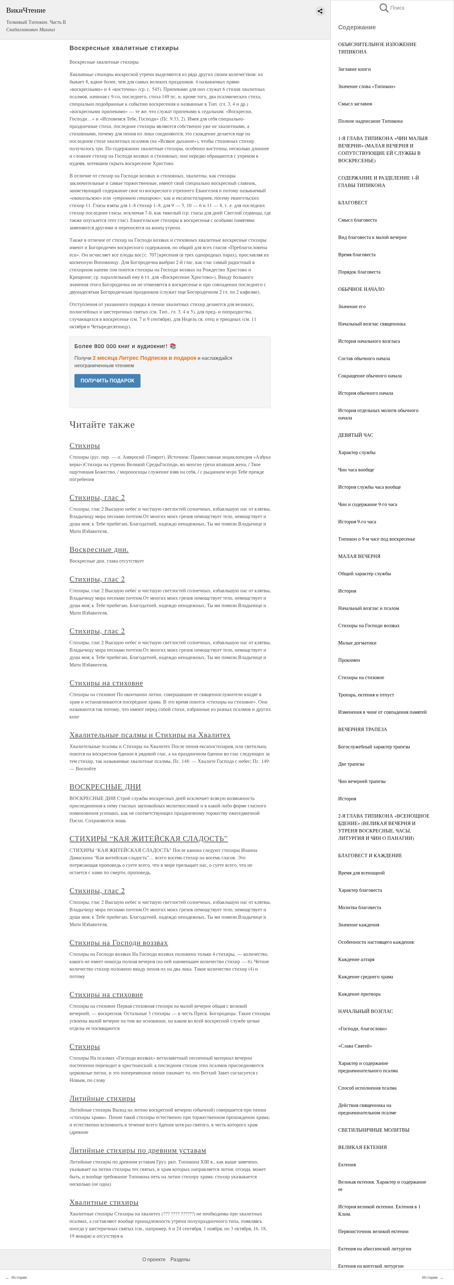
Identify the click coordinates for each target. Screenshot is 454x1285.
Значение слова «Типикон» (367, 86)
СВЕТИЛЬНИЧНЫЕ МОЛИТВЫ (374, 1129)
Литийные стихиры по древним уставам (137, 1150)
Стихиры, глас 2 (97, 497)
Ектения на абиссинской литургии (374, 1248)
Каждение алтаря (356, 959)
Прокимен (349, 660)
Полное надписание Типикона (370, 120)
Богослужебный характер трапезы (374, 746)
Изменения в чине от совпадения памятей (382, 711)
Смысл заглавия (355, 103)
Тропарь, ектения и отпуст (366, 694)
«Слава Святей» (355, 1045)
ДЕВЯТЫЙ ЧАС (355, 435)
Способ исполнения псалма (367, 1087)
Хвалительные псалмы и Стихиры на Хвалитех (149, 734)
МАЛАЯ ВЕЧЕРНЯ (359, 556)
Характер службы (357, 452)
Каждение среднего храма (365, 976)
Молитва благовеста (359, 907)
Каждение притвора (359, 993)
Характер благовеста (360, 890)
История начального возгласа (369, 341)
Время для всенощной (361, 872)
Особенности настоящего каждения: (376, 941)
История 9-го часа (357, 521)
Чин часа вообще (356, 469)
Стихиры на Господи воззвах (369, 625)
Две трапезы (351, 763)
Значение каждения (358, 924)
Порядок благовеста (359, 271)
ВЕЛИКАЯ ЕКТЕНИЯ (362, 1147)
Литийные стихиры (102, 1098)
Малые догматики (357, 642)
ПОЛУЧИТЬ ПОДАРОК (107, 380)
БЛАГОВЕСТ (353, 202)
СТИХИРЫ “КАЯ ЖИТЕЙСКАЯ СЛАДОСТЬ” (148, 838)
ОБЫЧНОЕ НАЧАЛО (361, 289)
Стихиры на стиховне (361, 677)
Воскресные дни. (98, 549)
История (347, 590)
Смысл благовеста (357, 219)
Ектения (347, 1164)
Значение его (352, 306)
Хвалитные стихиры (103, 1202)
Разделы (180, 1259)
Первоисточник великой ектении (373, 1231)
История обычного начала (365, 392)
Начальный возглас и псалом (368, 608)
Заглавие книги (354, 69)
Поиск (391, 8)
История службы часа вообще (369, 486)
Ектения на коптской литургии (371, 1265)
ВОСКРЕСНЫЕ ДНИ (105, 786)
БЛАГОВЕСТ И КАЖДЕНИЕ (370, 855)
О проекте (154, 1259)
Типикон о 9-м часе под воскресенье (376, 538)
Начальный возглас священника (372, 323)
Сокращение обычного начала (370, 375)
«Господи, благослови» (362, 1028)
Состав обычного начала (364, 358)
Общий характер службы (364, 573)
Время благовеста (357, 254)
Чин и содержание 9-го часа (367, 504)
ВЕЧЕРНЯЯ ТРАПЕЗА (362, 729)
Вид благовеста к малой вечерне (372, 237)
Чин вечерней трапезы (362, 781)
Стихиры (84, 445)
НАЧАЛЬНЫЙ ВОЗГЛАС (365, 1011)
